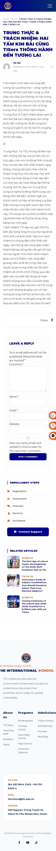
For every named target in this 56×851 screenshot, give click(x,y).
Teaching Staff (8, 732)
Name (14, 396)
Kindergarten (25, 720)
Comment (16, 364)
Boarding (43, 736)
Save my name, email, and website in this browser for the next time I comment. (25, 447)
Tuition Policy (45, 720)
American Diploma (23, 751)
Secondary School (24, 736)
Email (13, 410)
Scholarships (45, 726)
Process (42, 731)
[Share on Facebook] (52, 320)
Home (6, 19)
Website (14, 424)
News (14, 19)
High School (25, 743)
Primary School (22, 728)
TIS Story (8, 725)
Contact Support (30, 531)
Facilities (8, 739)
